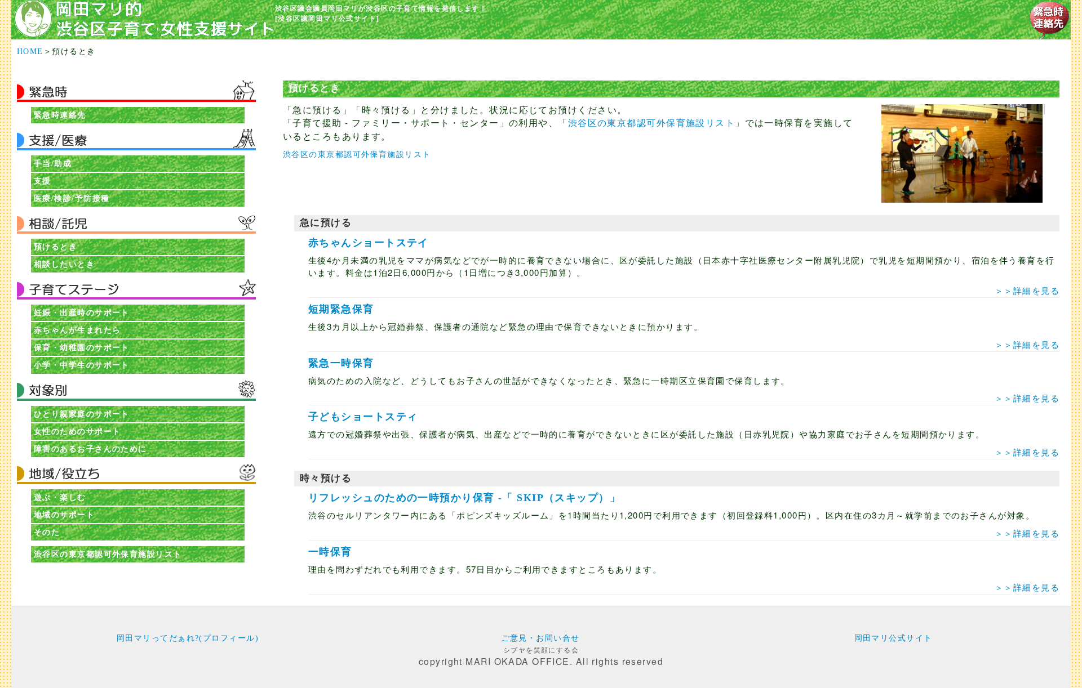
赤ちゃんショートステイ (368, 242)
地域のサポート (64, 514)
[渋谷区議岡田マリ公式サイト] (327, 18)
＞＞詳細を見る (1027, 290)
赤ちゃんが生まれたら (77, 329)
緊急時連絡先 (60, 114)
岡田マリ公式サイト (893, 637)
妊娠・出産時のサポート (82, 312)
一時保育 (330, 551)
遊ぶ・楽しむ (60, 497)
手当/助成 (53, 163)
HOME (30, 51)
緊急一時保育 (341, 363)
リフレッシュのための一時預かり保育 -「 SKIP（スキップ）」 (464, 497)
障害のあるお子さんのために (90, 448)
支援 (42, 180)
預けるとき (55, 246)
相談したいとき (64, 264)
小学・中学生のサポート (82, 364)
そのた (47, 532)
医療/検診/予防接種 (71, 198)
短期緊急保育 (341, 309)
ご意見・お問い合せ (541, 637)
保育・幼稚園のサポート (82, 347)
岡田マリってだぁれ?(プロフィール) (188, 637)
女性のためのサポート (77, 431)
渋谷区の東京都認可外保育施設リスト (107, 554)
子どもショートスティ (363, 416)
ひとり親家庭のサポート (82, 413)
